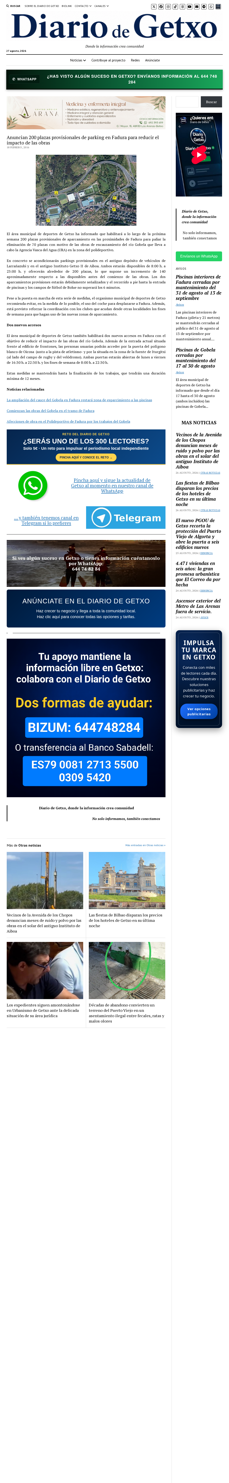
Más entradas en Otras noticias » (145, 845)
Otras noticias (210, 472)
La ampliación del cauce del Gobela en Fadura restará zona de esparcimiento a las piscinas (79, 399)
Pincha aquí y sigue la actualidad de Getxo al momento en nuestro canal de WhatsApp (112, 485)
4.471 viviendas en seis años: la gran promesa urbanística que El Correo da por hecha (198, 574)
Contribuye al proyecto (108, 60)
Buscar (211, 101)
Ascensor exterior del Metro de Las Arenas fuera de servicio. (198, 606)
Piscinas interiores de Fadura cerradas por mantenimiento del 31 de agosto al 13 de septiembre (198, 287)
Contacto (82, 6)
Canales (100, 6)
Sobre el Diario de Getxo (42, 6)
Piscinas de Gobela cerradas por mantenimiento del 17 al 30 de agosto (196, 357)
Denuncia (206, 553)
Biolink (67, 6)
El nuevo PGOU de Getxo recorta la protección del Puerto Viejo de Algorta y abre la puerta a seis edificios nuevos (198, 534)
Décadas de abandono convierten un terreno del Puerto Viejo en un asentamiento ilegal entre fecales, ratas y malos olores (126, 1013)
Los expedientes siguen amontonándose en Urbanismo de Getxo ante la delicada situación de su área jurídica (43, 1010)
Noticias (76, 60)
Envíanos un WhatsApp (199, 256)
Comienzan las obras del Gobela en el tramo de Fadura (50, 410)
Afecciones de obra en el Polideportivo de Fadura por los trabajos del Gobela (68, 421)
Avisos (180, 304)
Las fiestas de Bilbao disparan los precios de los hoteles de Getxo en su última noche (125, 920)
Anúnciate (152, 60)
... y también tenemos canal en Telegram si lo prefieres (46, 520)
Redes (135, 60)
